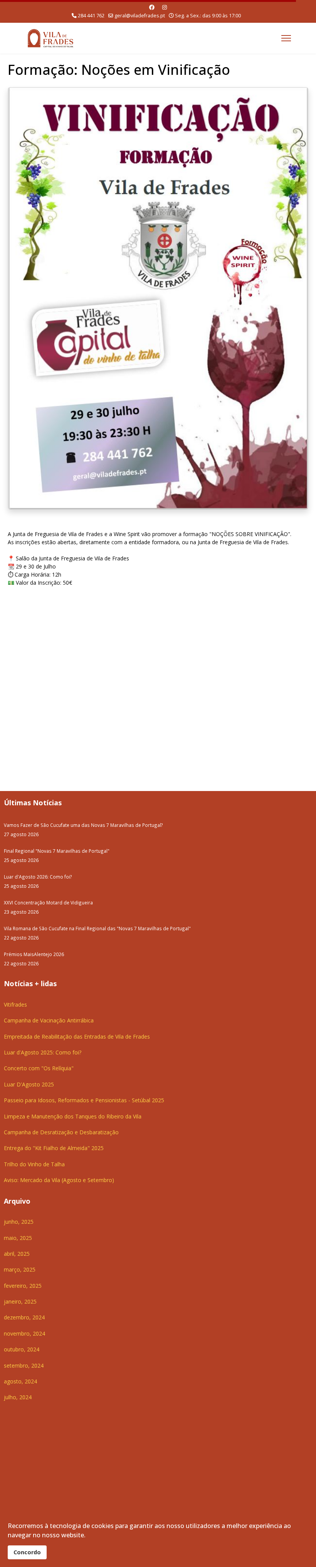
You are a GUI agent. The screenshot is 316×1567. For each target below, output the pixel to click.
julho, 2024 (18, 1397)
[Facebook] (152, 7)
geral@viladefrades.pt (139, 15)
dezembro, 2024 (24, 1317)
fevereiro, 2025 (23, 1285)
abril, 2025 (17, 1253)
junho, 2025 (19, 1221)
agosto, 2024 (20, 1381)
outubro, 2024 (21, 1349)
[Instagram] (164, 7)
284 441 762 (91, 15)
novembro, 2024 (24, 1333)
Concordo (27, 1552)
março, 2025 (19, 1269)
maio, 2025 (18, 1237)
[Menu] (286, 38)
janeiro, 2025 (20, 1301)
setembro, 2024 (24, 1365)
